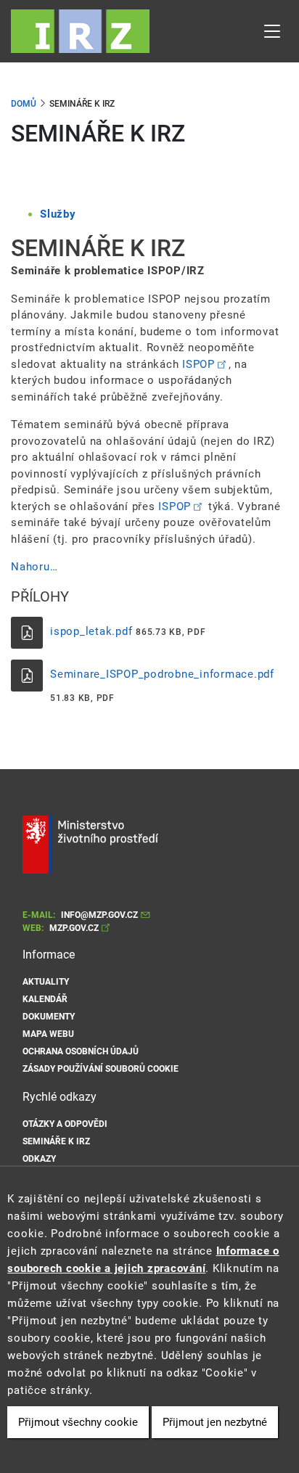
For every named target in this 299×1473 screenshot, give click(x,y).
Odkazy (39, 1159)
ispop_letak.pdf (91, 631)
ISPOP (198, 364)
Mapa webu (48, 1034)
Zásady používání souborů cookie (100, 1069)
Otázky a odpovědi (64, 1124)
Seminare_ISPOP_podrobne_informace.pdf (162, 674)
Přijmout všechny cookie (78, 1422)
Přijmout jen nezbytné (215, 1422)
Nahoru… (34, 566)
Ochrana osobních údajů (80, 1051)
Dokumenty (48, 1017)
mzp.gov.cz (74, 928)
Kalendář (44, 999)
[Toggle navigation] (272, 31)
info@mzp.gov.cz (99, 915)
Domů (23, 104)
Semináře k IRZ (56, 1141)
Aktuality (45, 982)
